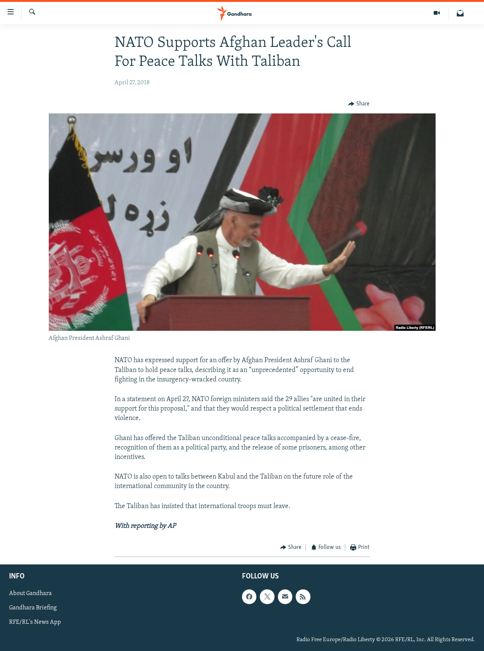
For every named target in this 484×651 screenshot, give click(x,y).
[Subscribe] (285, 597)
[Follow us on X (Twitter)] (267, 597)
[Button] (358, 104)
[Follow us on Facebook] (249, 597)
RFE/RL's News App (35, 623)
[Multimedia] (436, 13)
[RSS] (303, 597)
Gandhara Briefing (33, 608)
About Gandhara (30, 594)
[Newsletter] (460, 13)
